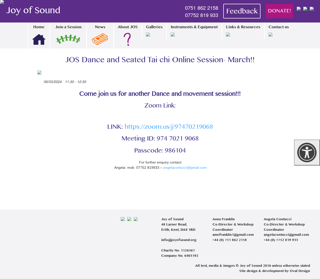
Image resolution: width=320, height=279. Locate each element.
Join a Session (68, 27)
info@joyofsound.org (178, 240)
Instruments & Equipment (194, 27)
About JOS (128, 27)
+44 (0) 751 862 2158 (229, 240)
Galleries (154, 27)
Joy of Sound (33, 11)
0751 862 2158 (201, 7)
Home (38, 27)
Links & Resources (243, 27)
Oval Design (300, 271)
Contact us (278, 27)
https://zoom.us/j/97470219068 (169, 127)
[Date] (40, 80)
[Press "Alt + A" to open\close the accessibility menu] (307, 153)
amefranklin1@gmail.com (233, 235)
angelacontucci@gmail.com (185, 168)
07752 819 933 (201, 15)
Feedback (242, 11)
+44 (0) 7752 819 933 (281, 240)
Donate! (279, 11)
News (100, 27)
